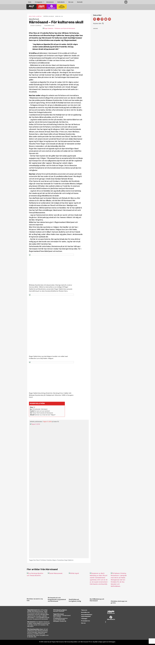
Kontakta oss (85, 612)
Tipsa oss (84, 610)
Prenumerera (85, 621)
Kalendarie (61, 2)
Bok (34, 560)
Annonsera (50, 2)
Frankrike (49, 560)
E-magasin (38, 2)
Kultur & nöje (35, 16)
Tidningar (84, 618)
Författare (43, 560)
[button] (126, 2)
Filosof (38, 560)
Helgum (54, 560)
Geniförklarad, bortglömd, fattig (75, 600)
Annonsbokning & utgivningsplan (86, 615)
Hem (29, 2)
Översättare (60, 560)
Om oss (70, 2)
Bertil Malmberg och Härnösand (97, 600)
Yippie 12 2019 (47, 421)
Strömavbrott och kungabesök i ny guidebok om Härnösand (57, 599)
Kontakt (80, 2)
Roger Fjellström (68, 560)
